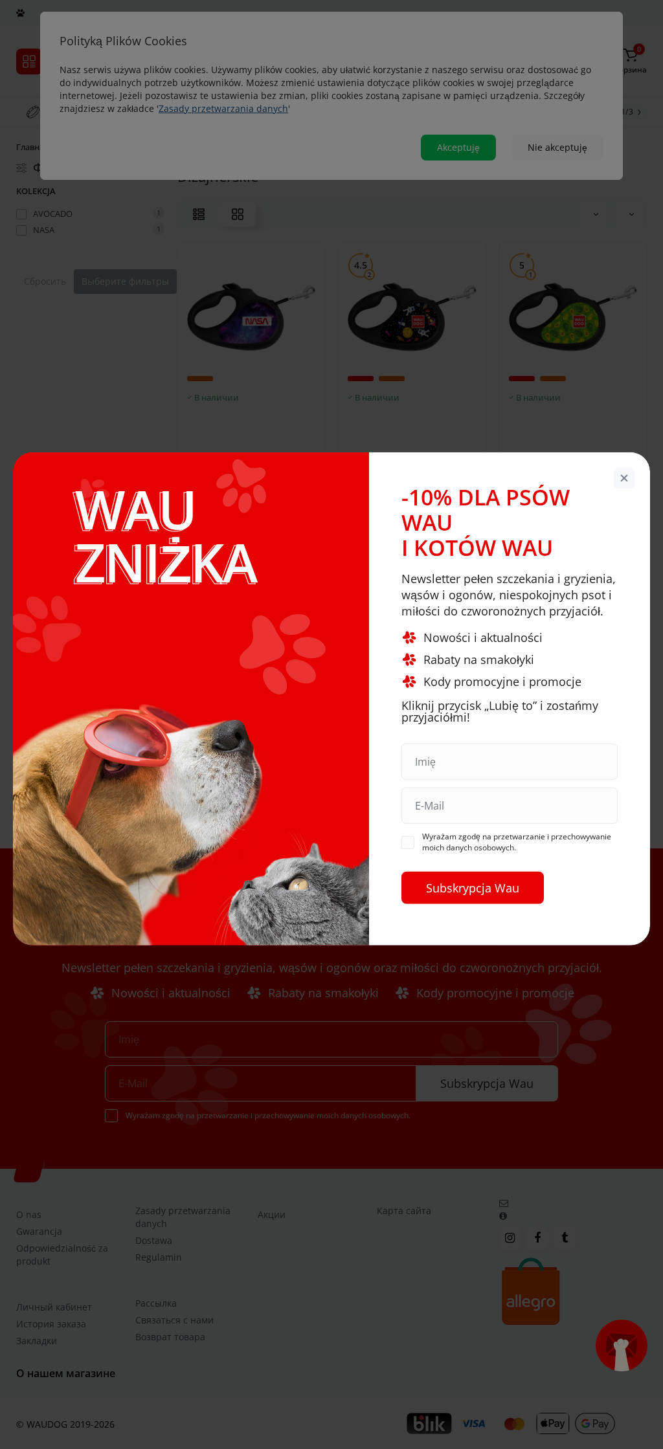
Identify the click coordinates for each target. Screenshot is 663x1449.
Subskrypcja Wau (472, 888)
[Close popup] (624, 477)
